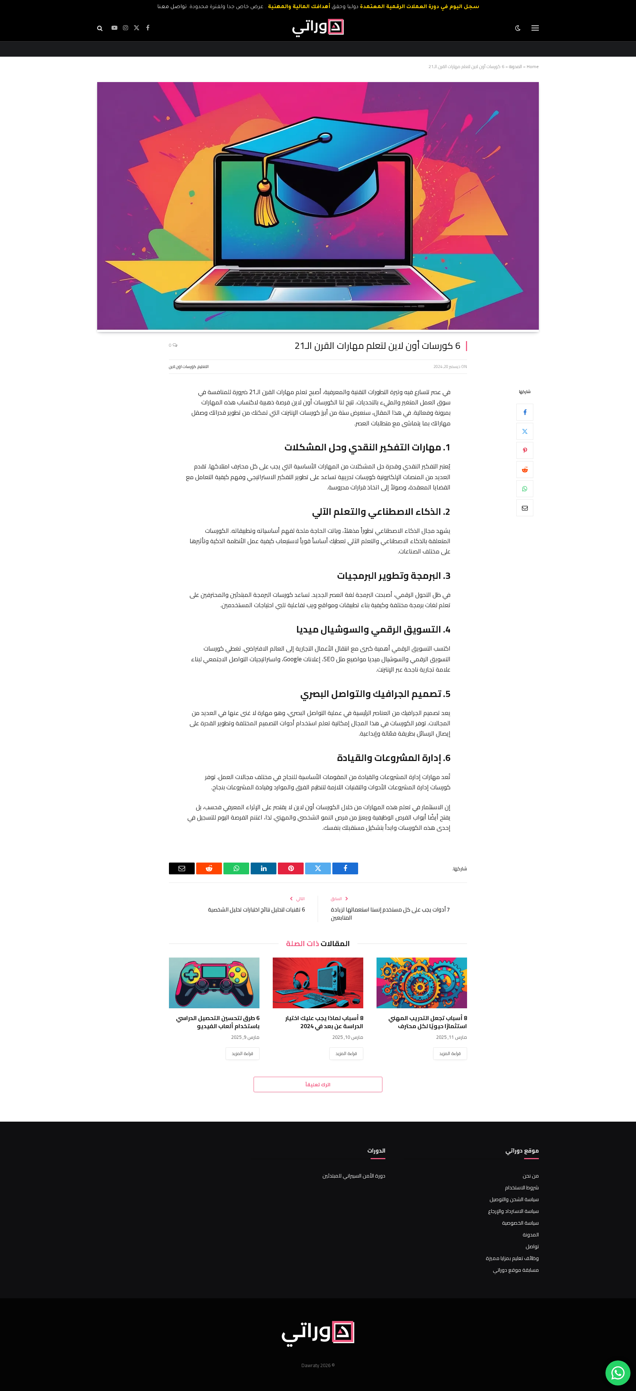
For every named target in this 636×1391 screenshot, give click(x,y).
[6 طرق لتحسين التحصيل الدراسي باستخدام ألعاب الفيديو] (214, 983)
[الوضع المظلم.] (518, 28)
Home (533, 66)
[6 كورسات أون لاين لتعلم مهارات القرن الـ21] (318, 328)
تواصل (532, 1246)
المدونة (515, 66)
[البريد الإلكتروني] (524, 507)
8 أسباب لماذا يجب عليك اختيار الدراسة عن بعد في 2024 (324, 1022)
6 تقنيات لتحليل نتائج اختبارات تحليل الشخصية (256, 909)
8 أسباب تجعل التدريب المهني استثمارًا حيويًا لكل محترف (427, 1022)
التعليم (203, 366)
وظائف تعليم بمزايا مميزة (512, 1258)
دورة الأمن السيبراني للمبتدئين (353, 1176)
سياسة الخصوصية (520, 1223)
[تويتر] (524, 431)
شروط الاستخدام (522, 1187)
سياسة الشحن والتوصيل (514, 1199)
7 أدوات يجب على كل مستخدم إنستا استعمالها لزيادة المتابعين (390, 913)
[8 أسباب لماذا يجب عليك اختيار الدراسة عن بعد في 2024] (318, 983)
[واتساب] (524, 488)
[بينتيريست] (524, 450)
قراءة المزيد (450, 1053)
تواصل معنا (172, 7)
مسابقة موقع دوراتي (516, 1270)
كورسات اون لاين (182, 366)
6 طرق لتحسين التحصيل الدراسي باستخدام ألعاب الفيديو (217, 1022)
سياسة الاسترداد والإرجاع (513, 1211)
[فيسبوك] (524, 412)
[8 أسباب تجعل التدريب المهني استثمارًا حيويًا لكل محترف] (422, 983)
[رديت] (524, 469)
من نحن (531, 1176)
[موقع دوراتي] (318, 28)
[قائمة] (535, 28)
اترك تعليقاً (318, 1084)
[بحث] (100, 28)
